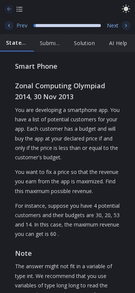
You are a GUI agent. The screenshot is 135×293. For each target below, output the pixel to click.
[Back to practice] (9, 9)
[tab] (17, 43)
